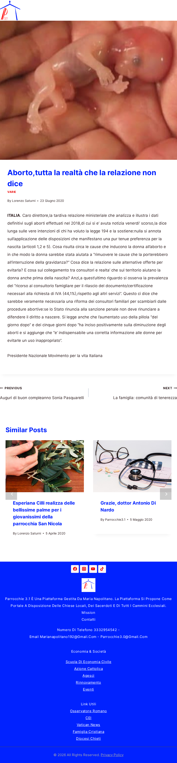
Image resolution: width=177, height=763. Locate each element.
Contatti (89, 619)
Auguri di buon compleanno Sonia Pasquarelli (42, 393)
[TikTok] (102, 569)
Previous (11, 494)
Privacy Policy (112, 755)
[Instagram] (84, 569)
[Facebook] (75, 569)
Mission (88, 612)
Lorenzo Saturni (23, 201)
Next (165, 494)
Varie (11, 192)
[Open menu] (172, 10)
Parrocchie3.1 (115, 519)
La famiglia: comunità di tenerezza (145, 393)
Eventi (88, 689)
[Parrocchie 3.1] (10, 10)
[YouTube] (93, 569)
